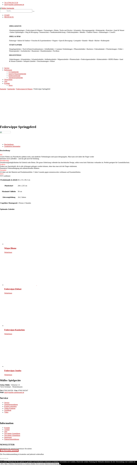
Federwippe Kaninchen (14, 330)
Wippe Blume (10, 248)
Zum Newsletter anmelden (9, 451)
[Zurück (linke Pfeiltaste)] (1, 460)
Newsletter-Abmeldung (12, 435)
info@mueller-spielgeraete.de (14, 392)
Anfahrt (7, 430)
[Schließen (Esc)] (7, 458)
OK (2, 464)
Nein (6, 464)
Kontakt (7, 428)
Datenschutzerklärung (11, 439)
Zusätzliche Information (12, 146)
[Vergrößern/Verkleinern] (1, 458)
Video (6, 412)
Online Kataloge (9, 408)
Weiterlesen (8, 252)
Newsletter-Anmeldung (12, 433)
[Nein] (60, 464)
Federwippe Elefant (12, 289)
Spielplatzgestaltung (11, 404)
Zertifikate (7, 410)
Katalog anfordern (10, 406)
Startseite (3, 89)
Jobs (5, 431)
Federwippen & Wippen (24, 89)
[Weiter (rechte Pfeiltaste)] (3, 460)
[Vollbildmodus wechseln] (3, 458)
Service (6, 402)
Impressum (8, 437)
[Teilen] (5, 458)
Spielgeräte (11, 89)
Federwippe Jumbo (12, 370)
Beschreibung (9, 144)
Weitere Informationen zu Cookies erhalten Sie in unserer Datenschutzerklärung (33, 464)
